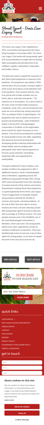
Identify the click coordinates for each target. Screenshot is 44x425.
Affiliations (7, 334)
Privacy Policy (8, 341)
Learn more (9, 400)
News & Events (8, 326)
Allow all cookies (22, 406)
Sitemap (5, 337)
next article (33, 259)
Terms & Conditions (10, 348)
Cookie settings (22, 419)
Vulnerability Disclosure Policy (16, 345)
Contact (6, 330)
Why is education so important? (16, 323)
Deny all (22, 413)
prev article (10, 259)
